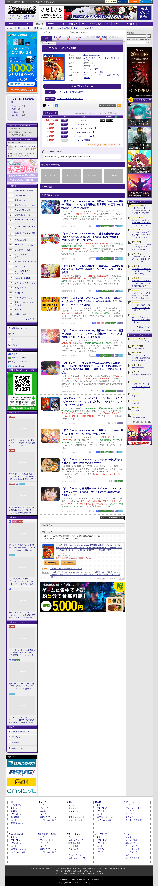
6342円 (51, 128)
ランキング (146, 1)
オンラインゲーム (19, 805)
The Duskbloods (138, 367)
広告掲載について (19, 743)
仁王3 (134, 396)
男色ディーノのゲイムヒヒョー (25, 221)
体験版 (14, 811)
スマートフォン (73, 834)
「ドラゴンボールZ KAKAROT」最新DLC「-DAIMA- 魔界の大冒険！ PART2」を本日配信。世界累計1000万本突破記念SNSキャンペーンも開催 (92, 204)
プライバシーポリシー (20, 731)
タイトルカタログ (48, 820)
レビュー (10, 28)
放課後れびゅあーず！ (23, 314)
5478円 (51, 140)
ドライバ (15, 345)
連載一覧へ (32, 319)
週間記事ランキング (19, 328)
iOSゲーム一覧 (74, 855)
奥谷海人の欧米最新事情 (24, 190)
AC (107, 24)
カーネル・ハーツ (139, 410)
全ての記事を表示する (113, 517)
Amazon (84, 120)
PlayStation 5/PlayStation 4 (21, 362)
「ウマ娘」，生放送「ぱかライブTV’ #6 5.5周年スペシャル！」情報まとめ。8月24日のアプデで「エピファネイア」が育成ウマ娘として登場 (141, 235)
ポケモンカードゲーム (140, 341)
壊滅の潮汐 (136, 403)
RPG (96, 69)
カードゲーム (131, 846)
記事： (29, 149)
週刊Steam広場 (20, 240)
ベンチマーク (103, 852)
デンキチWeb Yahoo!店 (84, 132)
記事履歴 (134, 1)
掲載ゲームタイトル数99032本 (21, 16)
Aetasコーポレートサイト (21, 748)
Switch (51, 24)
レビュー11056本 (15, 18)
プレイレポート (23, 28)
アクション (89, 69)
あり (64, 124)
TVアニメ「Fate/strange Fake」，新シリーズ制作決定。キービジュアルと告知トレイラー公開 (141, 320)
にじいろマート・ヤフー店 (84, 128)
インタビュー (38, 28)
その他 (128, 855)
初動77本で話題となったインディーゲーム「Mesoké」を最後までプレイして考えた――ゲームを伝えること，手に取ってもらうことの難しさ (22, 615)
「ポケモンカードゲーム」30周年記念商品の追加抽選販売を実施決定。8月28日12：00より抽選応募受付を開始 (141, 210)
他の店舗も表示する (113, 145)
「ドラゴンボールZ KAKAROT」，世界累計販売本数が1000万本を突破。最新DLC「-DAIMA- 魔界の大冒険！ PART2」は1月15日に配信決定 (90, 236)
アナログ (117, 24)
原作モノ (102, 75)
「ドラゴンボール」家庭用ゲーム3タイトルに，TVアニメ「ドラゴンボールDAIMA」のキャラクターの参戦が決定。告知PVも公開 (92, 491)
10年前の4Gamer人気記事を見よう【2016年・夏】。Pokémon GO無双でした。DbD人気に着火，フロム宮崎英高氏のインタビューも (22, 476)
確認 (64, 120)
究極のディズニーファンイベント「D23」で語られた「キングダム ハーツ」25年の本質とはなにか (22, 686)
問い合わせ (50, 2)
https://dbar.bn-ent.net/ (92, 55)
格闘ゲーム (130, 843)
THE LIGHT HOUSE (84, 124)
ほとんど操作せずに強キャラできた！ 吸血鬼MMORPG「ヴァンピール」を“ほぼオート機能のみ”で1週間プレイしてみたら (22, 548)
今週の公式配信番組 (22, 210)
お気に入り (122, 1)
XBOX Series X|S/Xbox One (22, 358)
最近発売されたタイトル (67, 28)
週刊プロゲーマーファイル (25, 205)
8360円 (51, 136)
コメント (50, 106)
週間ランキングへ (145, 327)
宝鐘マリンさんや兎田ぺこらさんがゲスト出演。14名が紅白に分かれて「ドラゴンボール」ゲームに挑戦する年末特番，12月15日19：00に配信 (91, 301)
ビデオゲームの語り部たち (25, 283)
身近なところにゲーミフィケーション (25, 303)
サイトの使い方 (36, 2)
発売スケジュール (48, 817)
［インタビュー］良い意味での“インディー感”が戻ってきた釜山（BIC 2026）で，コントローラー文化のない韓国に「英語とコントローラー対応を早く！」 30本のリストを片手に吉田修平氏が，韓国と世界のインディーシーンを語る (22, 652)
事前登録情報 (74, 843)
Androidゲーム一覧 (76, 858)
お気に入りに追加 (108, 105)
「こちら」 (92, 871)
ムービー (51, 28)
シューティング (132, 849)
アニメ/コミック (91, 75)
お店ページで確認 (51, 120)
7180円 (51, 132)
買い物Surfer (19, 293)
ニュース (16, 106)
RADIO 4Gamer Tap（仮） (24, 245)
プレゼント (16, 334)
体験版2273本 (29, 18)
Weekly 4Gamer (20, 195)
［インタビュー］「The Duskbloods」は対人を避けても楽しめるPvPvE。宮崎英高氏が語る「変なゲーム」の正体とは (22, 720)
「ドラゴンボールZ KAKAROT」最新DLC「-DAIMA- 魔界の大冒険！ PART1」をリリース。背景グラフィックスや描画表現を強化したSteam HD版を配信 (92, 333)
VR (83, 24)
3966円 (51, 124)
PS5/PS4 (39, 24)
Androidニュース (75, 840)
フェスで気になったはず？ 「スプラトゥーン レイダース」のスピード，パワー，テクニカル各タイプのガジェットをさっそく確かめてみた (22, 581)
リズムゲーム (131, 852)
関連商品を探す (96, 145)
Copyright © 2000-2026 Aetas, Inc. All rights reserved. (79, 883)
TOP (11, 24)
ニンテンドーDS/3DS (47, 834)
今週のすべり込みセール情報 (25, 234)
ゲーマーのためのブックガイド (25, 255)
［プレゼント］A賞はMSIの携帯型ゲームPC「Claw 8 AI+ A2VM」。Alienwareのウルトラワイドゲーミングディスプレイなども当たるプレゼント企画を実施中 (141, 271)
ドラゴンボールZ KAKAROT (24, 147)
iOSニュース (73, 837)
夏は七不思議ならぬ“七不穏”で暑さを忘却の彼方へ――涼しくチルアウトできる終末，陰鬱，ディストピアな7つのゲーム (22, 510)
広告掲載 (95, 879)
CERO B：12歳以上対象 (94, 72)
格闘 (109, 75)
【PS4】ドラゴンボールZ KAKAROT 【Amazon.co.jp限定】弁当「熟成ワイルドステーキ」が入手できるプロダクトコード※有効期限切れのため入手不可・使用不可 (85, 574)
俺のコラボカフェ (21, 266)
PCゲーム (15, 354)
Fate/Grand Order (138, 348)
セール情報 (73, 846)
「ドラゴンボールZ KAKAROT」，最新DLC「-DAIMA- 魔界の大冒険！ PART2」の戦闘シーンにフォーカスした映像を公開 (92, 269)
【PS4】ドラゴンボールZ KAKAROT (66, 568)
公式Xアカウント (20, 2)
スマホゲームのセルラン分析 (25, 227)
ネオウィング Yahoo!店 (84, 136)
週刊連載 (15, 817)
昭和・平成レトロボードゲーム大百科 (25, 272)
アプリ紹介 (73, 849)
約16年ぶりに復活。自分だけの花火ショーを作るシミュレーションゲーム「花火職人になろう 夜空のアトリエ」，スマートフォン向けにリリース (141, 223)
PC (19, 24)
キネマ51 (18, 309)
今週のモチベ (20, 200)
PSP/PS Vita (129, 802)
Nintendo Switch (18, 366)
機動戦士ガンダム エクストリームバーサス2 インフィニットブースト (141, 386)
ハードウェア (95, 24)
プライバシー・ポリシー (80, 879)
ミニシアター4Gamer (23, 288)
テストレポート (104, 840)
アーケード (128, 834)
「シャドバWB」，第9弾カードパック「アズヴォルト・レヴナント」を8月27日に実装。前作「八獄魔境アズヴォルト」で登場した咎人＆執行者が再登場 (141, 247)
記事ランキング (18, 823)
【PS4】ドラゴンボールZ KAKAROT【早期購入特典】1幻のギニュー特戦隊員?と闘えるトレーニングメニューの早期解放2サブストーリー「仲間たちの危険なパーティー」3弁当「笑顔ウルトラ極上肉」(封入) (89, 547)
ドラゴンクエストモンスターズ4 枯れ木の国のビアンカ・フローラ (141, 357)
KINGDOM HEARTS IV (141, 417)
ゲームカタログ (87, 28)
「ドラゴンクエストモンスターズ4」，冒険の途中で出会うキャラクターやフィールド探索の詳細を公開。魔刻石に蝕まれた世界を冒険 (141, 307)
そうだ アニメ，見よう (23, 250)
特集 (14, 109)
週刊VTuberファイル (22, 215)
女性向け (73, 24)
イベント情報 (131, 840)
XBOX (28, 24)
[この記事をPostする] (44, 105)
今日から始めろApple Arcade (25, 261)
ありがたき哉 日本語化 (23, 298)
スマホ (61, 24)
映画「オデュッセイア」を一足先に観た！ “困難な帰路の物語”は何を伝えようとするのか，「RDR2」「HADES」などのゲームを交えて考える (22, 443)
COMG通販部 (84, 140)
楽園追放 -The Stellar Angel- (141, 376)
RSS (8, 2)
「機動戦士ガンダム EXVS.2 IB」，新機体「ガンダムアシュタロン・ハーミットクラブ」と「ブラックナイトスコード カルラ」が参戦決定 (141, 259)
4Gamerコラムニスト (23, 278)
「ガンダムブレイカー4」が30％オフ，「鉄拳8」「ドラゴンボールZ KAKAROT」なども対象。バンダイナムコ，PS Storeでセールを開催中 (91, 401)
